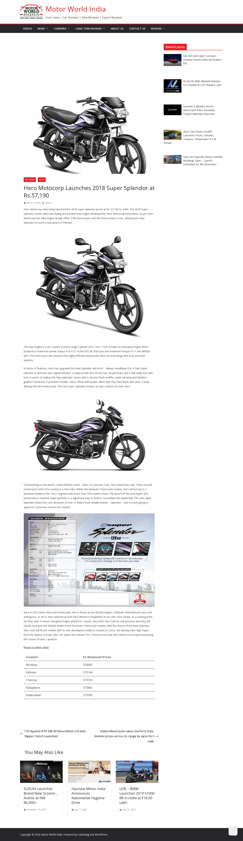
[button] (46, 28)
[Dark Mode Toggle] (233, 831)
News (41, 28)
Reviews (156, 28)
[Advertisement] (89, 70)
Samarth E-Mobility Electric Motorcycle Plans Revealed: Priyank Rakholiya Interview (199, 110)
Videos (27, 28)
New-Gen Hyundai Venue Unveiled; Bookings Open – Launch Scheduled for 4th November (203, 160)
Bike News (30, 179)
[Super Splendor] (89, 231)
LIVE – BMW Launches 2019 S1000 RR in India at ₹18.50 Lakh (136, 795)
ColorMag (83, 834)
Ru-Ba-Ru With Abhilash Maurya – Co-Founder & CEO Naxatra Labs (202, 83)
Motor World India (76, 9)
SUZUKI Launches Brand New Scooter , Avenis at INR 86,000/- (40, 795)
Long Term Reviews (89, 28)
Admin (48, 202)
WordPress (101, 834)
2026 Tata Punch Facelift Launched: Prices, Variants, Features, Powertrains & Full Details (190, 137)
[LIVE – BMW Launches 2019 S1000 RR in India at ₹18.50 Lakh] (137, 763)
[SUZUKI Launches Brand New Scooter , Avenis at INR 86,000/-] (41, 763)
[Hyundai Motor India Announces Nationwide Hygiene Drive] (89, 763)
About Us (117, 28)
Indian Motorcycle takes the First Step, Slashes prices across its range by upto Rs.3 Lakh (124, 736)
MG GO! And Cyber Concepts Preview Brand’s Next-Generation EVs (202, 59)
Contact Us (137, 28)
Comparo (60, 28)
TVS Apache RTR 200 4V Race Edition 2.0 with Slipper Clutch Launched (55, 733)
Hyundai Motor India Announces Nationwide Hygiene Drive (88, 795)
